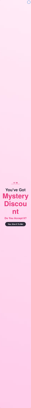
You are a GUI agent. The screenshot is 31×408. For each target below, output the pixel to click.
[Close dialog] (28, 2)
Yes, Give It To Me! (15, 224)
